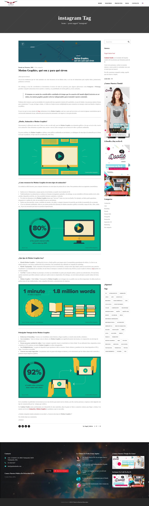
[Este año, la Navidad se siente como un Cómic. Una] (52, 461)
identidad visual (110, 322)
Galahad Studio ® (65, 502)
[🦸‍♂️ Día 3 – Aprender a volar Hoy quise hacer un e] (52, 466)
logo (106, 333)
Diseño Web (107, 214)
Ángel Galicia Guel (109, 53)
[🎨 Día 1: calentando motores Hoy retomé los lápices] (69, 466)
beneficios (119, 297)
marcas (107, 336)
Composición (115, 307)
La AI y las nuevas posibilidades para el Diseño (95, 478)
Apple (106, 297)
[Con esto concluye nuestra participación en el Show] (69, 456)
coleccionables (118, 304)
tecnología (108, 347)
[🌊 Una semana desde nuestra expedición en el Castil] (44, 456)
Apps (112, 297)
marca (121, 333)
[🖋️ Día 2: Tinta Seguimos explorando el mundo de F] (60, 466)
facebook (114, 315)
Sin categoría (39, 67)
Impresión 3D (108, 222)
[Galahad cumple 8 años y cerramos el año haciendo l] (44, 461)
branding (108, 300)
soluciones (124, 344)
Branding (106, 208)
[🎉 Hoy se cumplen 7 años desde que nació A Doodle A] (44, 466)
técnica (126, 347)
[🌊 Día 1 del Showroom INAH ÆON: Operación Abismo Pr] (60, 456)
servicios (115, 344)
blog (39, 111)
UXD (125, 351)
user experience (109, 351)
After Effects (113, 293)
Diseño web (126, 311)
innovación (115, 329)
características (117, 300)
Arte (105, 206)
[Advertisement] (117, 256)
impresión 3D (108, 326)
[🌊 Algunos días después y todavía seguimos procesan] (52, 456)
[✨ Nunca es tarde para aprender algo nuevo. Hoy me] (69, 461)
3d (106, 293)
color (107, 307)
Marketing (107, 224)
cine (126, 300)
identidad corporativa (111, 318)
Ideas (121, 315)
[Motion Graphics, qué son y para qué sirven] (59, 51)
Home (64, 23)
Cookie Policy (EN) (10, 477)
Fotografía (107, 216)
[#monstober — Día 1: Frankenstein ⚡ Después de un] (60, 461)
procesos (108, 344)
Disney (107, 315)
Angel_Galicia (89, 426)
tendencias (118, 347)
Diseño (106, 211)
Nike (119, 340)
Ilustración (107, 219)
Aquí (93, 268)
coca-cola (108, 304)
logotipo (113, 333)
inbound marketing (120, 326)
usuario (119, 351)
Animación (107, 203)
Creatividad (124, 307)
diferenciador (109, 311)
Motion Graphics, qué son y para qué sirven (42, 70)
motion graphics (110, 340)
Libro (122, 329)
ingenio (107, 329)
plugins (125, 340)
